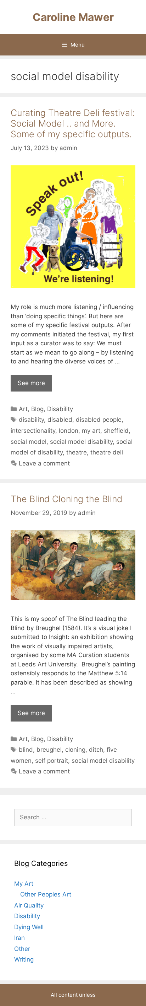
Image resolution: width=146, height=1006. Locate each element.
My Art (23, 883)
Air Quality (29, 905)
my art (91, 430)
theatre (76, 452)
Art (23, 408)
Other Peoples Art (45, 894)
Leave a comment (44, 463)
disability (31, 419)
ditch (96, 749)
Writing (24, 959)
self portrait (51, 760)
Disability (60, 408)
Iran (19, 937)
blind (26, 749)
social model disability (81, 441)
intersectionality (33, 430)
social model (28, 441)
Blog (37, 408)
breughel (49, 749)
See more (31, 383)
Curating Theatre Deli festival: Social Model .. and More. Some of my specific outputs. (73, 123)
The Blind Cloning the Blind (66, 499)
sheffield (116, 430)
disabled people (99, 419)
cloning (75, 749)
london (68, 430)
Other (22, 948)
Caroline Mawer (73, 17)
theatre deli (106, 452)
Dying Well (29, 927)
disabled (59, 419)
